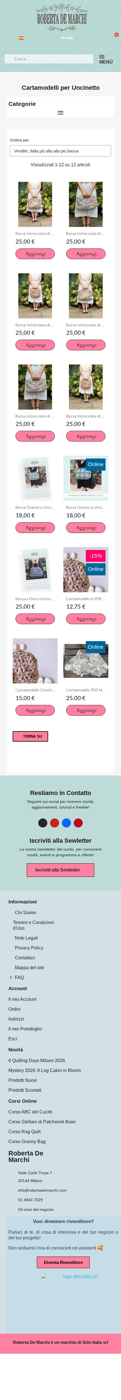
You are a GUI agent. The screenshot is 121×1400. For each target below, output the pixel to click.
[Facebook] (66, 822)
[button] (35, 253)
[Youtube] (54, 822)
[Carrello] (114, 38)
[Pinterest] (78, 822)
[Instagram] (42, 822)
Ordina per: (20, 140)
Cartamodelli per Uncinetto (61, 87)
